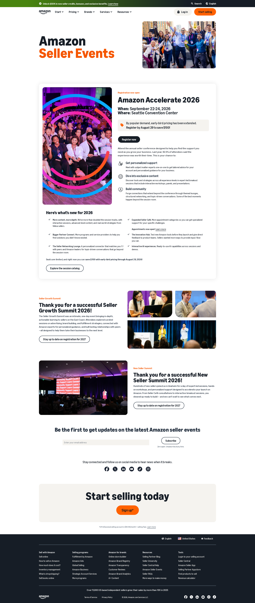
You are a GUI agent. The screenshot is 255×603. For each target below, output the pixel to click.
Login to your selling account (191, 556)
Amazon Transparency (119, 565)
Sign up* (128, 510)
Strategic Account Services (84, 574)
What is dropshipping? (49, 574)
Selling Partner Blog (151, 556)
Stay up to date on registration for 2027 (64, 339)
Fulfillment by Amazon (82, 556)
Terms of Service (90, 597)
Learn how (113, 3)
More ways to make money (154, 578)
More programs (79, 578)
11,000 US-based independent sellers (109, 590)
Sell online (43, 556)
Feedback (208, 538)
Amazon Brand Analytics (120, 574)
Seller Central (184, 561)
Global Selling (78, 565)
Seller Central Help (151, 565)
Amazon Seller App (186, 565)
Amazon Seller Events (152, 569)
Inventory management (49, 569)
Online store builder (117, 556)
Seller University (150, 561)
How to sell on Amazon (49, 561)
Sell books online (46, 578)
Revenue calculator (186, 578)
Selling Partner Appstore (189, 569)
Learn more (161, 229)
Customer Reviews (117, 569)
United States (188, 538)
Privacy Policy (107, 597)
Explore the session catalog (65, 268)
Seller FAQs (148, 574)
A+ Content (114, 578)
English (168, 538)
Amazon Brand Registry (119, 561)
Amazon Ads (78, 561)
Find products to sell (187, 574)
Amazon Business (80, 569)
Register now (129, 139)
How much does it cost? (50, 565)
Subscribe (170, 440)
